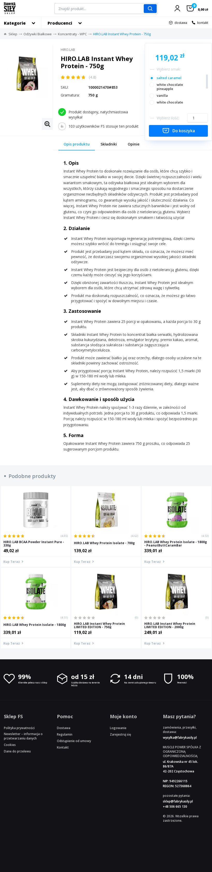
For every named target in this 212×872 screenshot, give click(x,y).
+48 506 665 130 (175, 806)
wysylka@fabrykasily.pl (180, 737)
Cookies (10, 745)
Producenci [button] (60, 23)
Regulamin (64, 734)
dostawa (181, 22)
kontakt (202, 22)
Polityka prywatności (19, 728)
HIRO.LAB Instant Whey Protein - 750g (122, 34)
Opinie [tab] (133, 144)
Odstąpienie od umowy (74, 741)
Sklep (13, 34)
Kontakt (63, 747)
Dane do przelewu (17, 751)
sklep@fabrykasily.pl (178, 801)
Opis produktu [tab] (77, 144)
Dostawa (63, 728)
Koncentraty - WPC (72, 34)
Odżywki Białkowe (38, 34)
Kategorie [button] (15, 23)
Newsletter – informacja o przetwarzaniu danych (23, 736)
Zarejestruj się (120, 734)
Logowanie (118, 728)
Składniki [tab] (109, 144)
